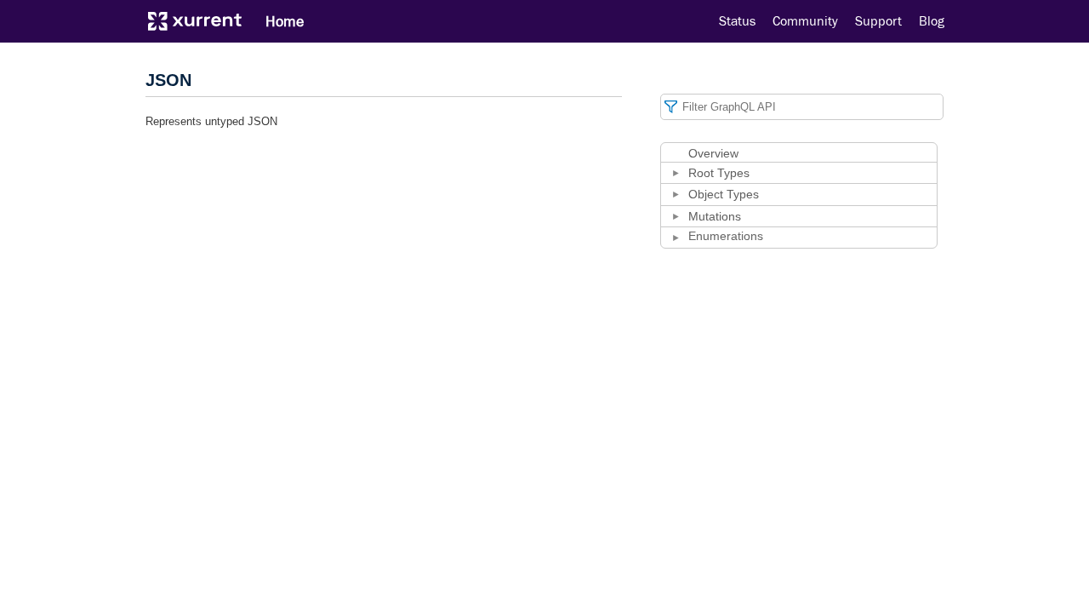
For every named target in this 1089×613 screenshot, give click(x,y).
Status (737, 21)
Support (878, 21)
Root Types (719, 173)
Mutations (714, 216)
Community (805, 21)
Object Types (723, 194)
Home (284, 21)
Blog (931, 21)
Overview (713, 153)
